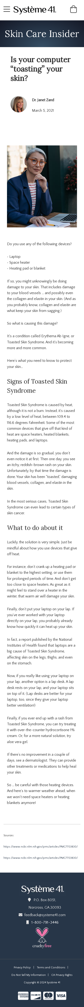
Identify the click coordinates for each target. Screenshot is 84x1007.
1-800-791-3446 (45, 922)
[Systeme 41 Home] (42, 889)
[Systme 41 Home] (36, 9)
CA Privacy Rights (62, 975)
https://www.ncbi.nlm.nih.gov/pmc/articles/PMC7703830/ (41, 846)
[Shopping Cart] (73, 11)
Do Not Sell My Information (28, 975)
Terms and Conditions (51, 967)
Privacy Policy (22, 967)
